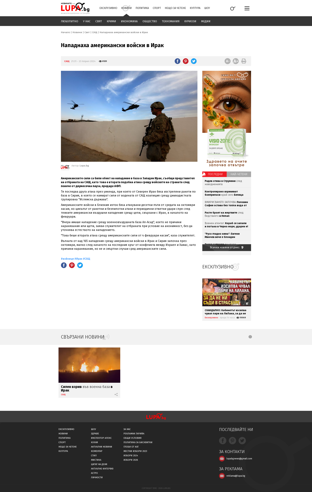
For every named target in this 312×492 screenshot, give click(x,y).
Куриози (190, 21)
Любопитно (69, 21)
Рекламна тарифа (134, 433)
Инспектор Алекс (101, 438)
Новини (126, 8)
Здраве (95, 433)
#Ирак (78, 258)
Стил (94, 455)
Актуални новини (101, 446)
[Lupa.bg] (65, 168)
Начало (65, 32)
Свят (98, 21)
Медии (205, 21)
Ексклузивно (108, 8)
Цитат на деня (99, 464)
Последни (215, 174)
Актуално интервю (102, 468)
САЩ (94, 32)
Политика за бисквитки (138, 442)
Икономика (129, 21)
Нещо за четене (175, 8)
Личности (97, 477)
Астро (94, 473)
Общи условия (133, 438)
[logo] (75, 8)
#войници (67, 258)
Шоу (207, 8)
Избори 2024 (131, 455)
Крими (111, 21)
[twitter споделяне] (194, 61)
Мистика (96, 460)
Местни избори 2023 (135, 451)
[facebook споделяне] (177, 61)
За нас (127, 429)
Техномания (170, 21)
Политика (142, 8)
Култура (195, 8)
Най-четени (239, 174)
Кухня (94, 442)
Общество (150, 21)
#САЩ (86, 258)
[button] (250, 336)
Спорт (157, 8)
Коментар (96, 451)
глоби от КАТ (131, 446)
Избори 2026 (131, 460)
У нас (87, 21)
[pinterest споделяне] (185, 61)
